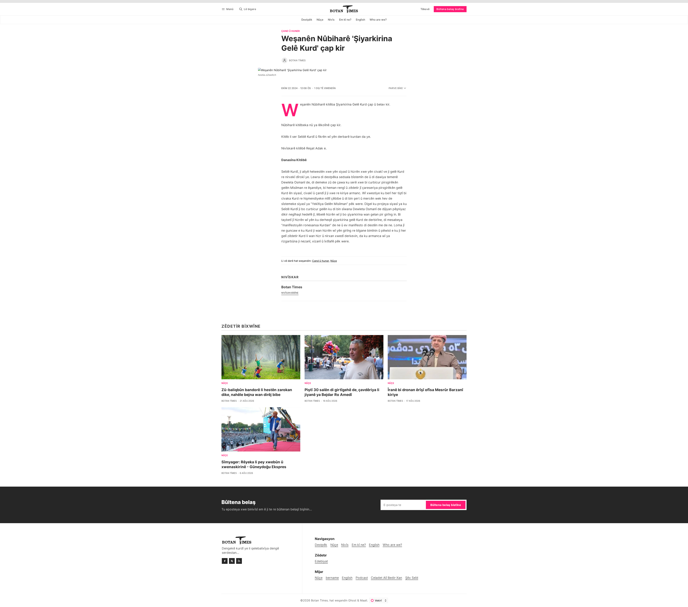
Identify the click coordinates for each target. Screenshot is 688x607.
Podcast (362, 578)
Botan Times (297, 60)
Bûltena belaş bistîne (450, 9)
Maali (363, 600)
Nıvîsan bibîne (289, 292)
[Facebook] (225, 561)
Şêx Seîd (411, 578)
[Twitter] (232, 561)
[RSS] (239, 561)
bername (332, 578)
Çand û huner (290, 31)
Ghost (352, 600)
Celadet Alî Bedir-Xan (386, 578)
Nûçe (333, 260)
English (347, 578)
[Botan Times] (284, 60)
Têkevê (425, 9)
